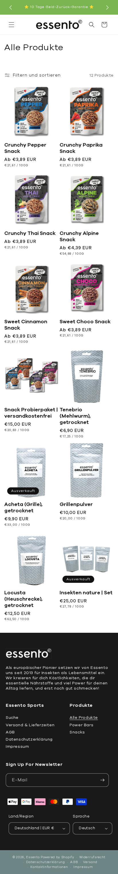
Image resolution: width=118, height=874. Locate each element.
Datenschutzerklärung (29, 739)
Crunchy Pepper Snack (25, 148)
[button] (11, 24)
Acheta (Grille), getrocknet (23, 507)
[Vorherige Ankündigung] (10, 7)
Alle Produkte (84, 717)
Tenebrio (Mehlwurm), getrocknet (75, 415)
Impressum (17, 746)
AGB (10, 732)
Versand (90, 862)
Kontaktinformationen (49, 867)
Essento (33, 857)
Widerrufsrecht (92, 857)
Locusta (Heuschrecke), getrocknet (23, 598)
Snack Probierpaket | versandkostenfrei (31, 412)
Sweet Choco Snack (85, 321)
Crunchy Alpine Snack (79, 236)
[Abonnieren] (102, 780)
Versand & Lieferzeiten (30, 725)
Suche (12, 717)
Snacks (77, 732)
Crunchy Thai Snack (30, 233)
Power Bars (81, 725)
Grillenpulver (76, 504)
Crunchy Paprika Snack (81, 148)
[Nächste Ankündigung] (107, 7)
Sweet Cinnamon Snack (25, 324)
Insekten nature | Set (86, 592)
